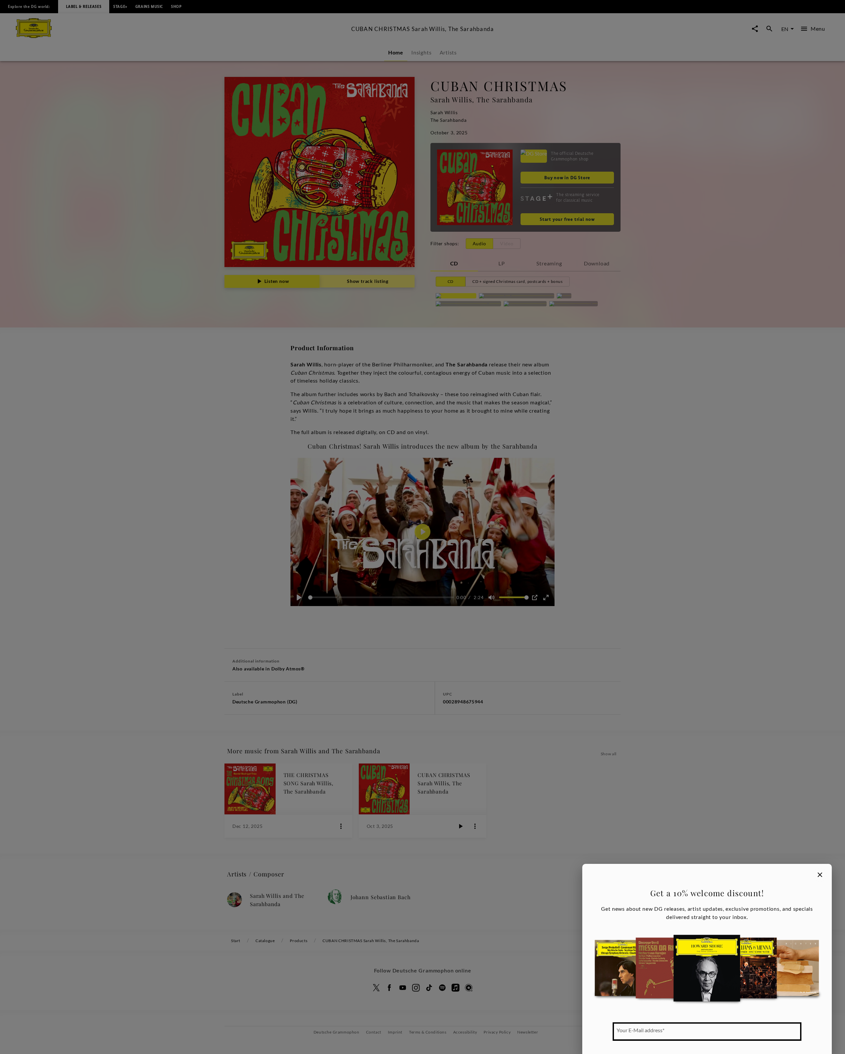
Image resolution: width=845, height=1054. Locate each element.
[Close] (820, 874)
